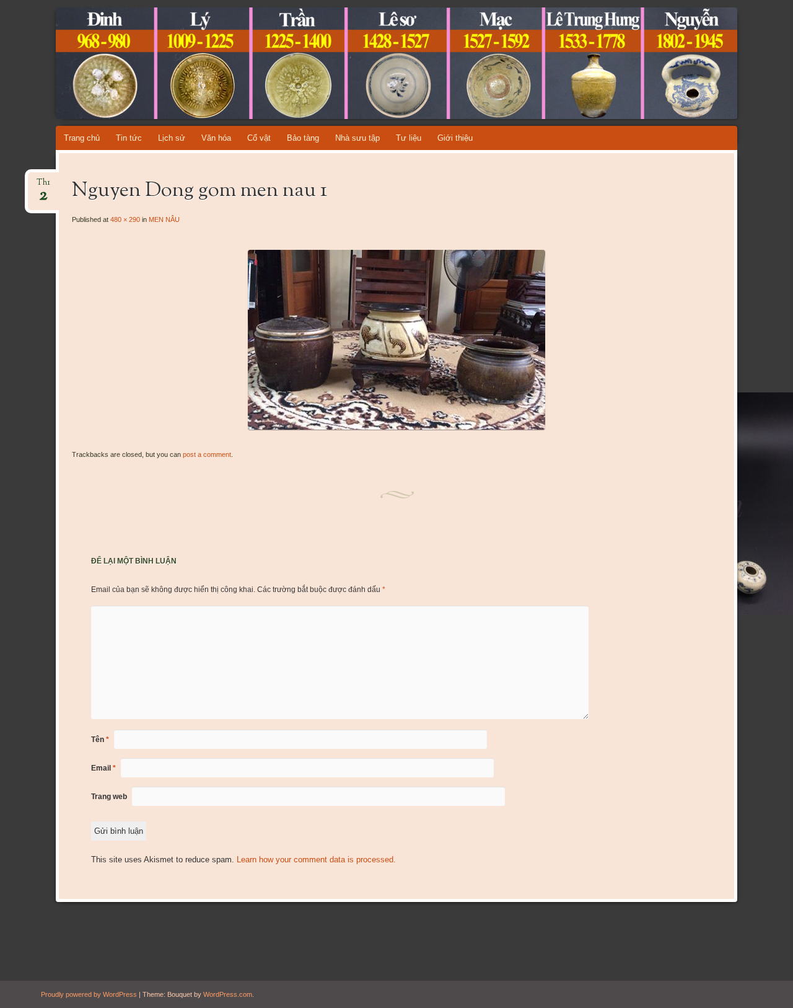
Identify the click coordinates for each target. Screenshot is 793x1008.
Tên (100, 739)
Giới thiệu (455, 138)
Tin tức (129, 138)
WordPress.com (227, 994)
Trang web (109, 796)
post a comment (207, 454)
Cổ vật (259, 138)
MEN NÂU (164, 219)
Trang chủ (82, 138)
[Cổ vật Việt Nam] (373, 63)
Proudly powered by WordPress (89, 994)
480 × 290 (125, 219)
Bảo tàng (303, 138)
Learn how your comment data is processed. (316, 859)
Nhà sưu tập (357, 138)
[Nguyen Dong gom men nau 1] (396, 426)
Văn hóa (216, 138)
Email (103, 768)
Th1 (43, 186)
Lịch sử (171, 138)
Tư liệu (408, 138)
